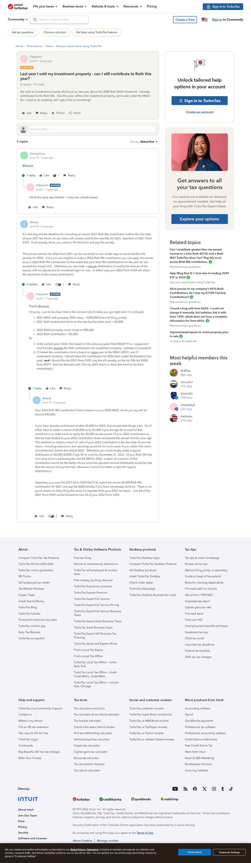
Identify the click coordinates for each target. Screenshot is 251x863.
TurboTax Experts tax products (93, 586)
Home (19, 46)
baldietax (186, 416)
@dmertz (28, 165)
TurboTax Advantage (142, 588)
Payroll (189, 714)
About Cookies (82, 840)
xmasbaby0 (188, 405)
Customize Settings (229, 852)
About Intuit (26, 809)
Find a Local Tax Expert (88, 650)
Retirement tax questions (185, 266)
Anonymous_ (38, 153)
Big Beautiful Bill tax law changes (39, 751)
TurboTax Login (28, 739)
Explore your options (199, 219)
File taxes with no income (201, 588)
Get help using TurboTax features (96, 32)
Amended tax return (197, 601)
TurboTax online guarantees (35, 570)
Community (16, 19)
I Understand (194, 852)
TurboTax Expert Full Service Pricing (96, 605)
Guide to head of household (203, 576)
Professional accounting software (205, 733)
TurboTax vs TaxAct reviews (146, 733)
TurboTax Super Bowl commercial (150, 714)
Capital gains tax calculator (90, 751)
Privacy (22, 827)
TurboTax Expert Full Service (92, 599)
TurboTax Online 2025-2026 (36, 564)
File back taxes (194, 613)
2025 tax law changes (198, 657)
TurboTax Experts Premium (90, 592)
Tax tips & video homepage (202, 558)
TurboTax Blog (27, 607)
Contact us (25, 714)
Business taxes (73, 6)
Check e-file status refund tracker (94, 727)
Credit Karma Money (31, 601)
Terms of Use (145, 833)
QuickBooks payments (199, 720)
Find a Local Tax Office (88, 656)
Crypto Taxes (26, 595)
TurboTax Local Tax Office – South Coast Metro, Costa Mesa (95, 674)
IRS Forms (24, 576)
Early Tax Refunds (29, 632)
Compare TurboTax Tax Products (38, 558)
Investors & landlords (183, 341)
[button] (185, 19)
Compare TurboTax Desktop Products (152, 564)
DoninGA (187, 393)
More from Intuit (195, 751)
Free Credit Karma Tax (199, 745)
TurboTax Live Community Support (40, 708)
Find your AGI (194, 619)
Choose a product (54, 32)
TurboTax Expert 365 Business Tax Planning (95, 635)
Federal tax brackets (197, 650)
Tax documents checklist (89, 764)
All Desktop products (142, 570)
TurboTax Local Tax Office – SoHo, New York (95, 664)
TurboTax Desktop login (144, 558)
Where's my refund (30, 720)
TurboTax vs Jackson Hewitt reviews (151, 739)
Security (23, 832)
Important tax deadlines (200, 644)
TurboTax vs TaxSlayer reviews (148, 727)
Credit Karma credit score (201, 739)
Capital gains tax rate (198, 607)
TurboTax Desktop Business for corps (152, 595)
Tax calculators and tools (89, 708)
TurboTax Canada (29, 613)
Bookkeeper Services (198, 764)
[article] (88, 165)
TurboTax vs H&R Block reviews (149, 720)
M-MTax (185, 371)
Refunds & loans (103, 6)
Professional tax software (200, 727)
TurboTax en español (31, 638)
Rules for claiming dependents (204, 582)
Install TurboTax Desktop (144, 576)
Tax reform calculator (87, 770)
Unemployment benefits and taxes (206, 626)
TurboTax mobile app (31, 626)
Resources (131, 6)
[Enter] (33, 20)
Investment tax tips (196, 632)
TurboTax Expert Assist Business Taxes (97, 621)
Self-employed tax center (34, 582)
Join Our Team (27, 815)
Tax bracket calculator (87, 720)
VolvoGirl (187, 382)
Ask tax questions (23, 32)
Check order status (141, 582)
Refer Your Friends (29, 758)
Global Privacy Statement (84, 849)
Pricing (152, 6)
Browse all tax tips (196, 564)
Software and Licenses (32, 838)
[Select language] (204, 20)
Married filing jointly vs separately (206, 570)
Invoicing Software (196, 770)
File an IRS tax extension (33, 727)
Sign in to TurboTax (202, 100)
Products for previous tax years (37, 619)
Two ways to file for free (33, 733)
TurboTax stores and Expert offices (95, 643)
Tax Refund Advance (31, 588)
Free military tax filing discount (93, 580)
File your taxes (43, 6)
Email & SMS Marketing (199, 758)
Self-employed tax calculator (92, 739)
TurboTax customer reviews (146, 708)
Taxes (48, 46)
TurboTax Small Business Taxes (93, 627)
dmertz (34, 222)
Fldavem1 (36, 56)
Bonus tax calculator (86, 758)
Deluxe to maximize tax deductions (96, 564)
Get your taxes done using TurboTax (79, 46)
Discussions (34, 46)
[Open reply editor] (88, 129)
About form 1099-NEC (199, 595)
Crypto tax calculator (87, 745)
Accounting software (198, 708)
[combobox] (59, 20)
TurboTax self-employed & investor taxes (96, 572)
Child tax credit (194, 638)
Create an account (200, 112)
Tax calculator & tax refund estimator (96, 714)
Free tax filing (82, 558)
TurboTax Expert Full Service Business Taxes (97, 613)
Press (21, 821)
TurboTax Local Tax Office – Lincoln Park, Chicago (96, 684)
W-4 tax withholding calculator (93, 733)
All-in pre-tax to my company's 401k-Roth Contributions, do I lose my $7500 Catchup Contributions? (198, 293)
